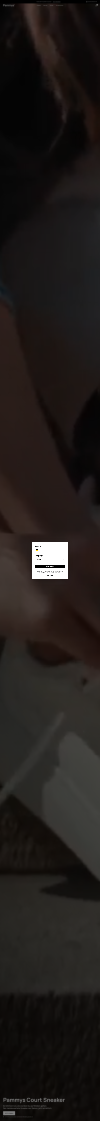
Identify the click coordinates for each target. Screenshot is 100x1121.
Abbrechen (50, 575)
